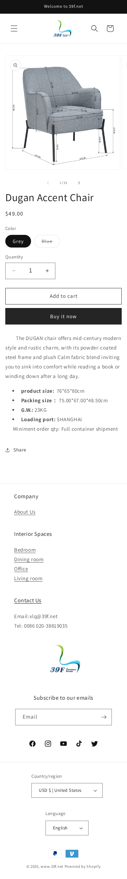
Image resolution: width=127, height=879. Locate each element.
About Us (25, 511)
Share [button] (19, 450)
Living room (28, 578)
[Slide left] (48, 183)
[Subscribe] (103, 717)
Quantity (14, 257)
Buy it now (63, 316)
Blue (51, 243)
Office (21, 568)
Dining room (29, 559)
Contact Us (28, 600)
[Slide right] (79, 183)
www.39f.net (52, 866)
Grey (18, 241)
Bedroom (25, 549)
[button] (14, 28)
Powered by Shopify (83, 866)
